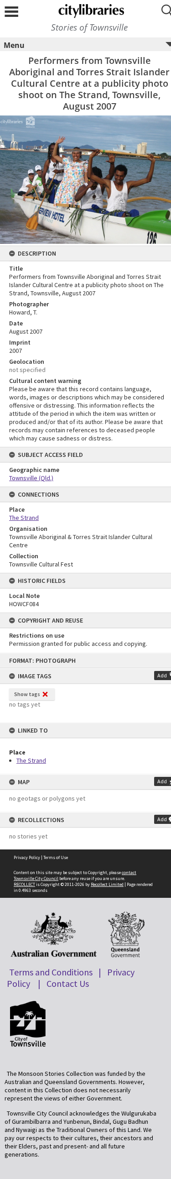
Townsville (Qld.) (31, 478)
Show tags (27, 694)
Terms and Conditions (51, 972)
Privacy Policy (27, 857)
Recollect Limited (107, 884)
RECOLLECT (24, 884)
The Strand (31, 760)
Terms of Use (55, 857)
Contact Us (68, 983)
